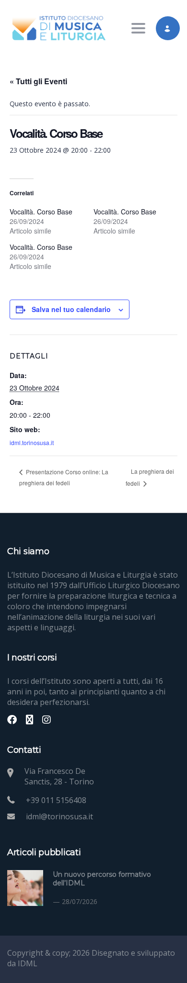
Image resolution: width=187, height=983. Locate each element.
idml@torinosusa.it (59, 816)
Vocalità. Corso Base (41, 211)
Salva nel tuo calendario (71, 309)
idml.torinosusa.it (32, 442)
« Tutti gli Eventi (38, 81)
